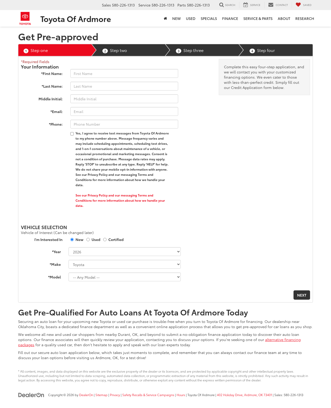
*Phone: (56, 124)
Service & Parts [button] (258, 18)
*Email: (56, 111)
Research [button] (304, 18)
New (80, 239)
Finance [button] (230, 18)
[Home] (165, 18)
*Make (55, 264)
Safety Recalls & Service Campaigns (148, 394)
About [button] (284, 18)
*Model (54, 276)
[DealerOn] (31, 394)
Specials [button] (209, 18)
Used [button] (190, 18)
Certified (116, 239)
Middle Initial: (51, 98)
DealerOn (86, 394)
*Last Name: (52, 86)
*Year (56, 251)
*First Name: (52, 73)
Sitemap (101, 394)
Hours (181, 394)
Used (96, 239)
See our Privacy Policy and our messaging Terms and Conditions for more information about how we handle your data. (120, 200)
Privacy (115, 394)
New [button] (176, 18)
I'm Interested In (48, 239)
